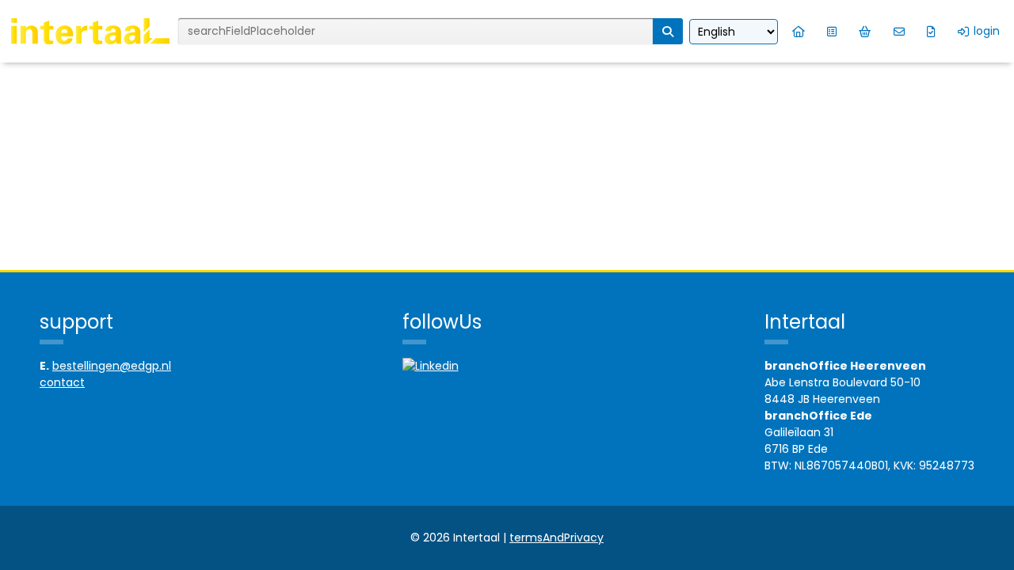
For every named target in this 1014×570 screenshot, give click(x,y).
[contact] (899, 31)
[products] (831, 31)
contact (62, 382)
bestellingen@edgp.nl (111, 366)
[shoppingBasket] (865, 31)
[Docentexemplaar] (931, 31)
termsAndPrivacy (556, 537)
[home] (798, 31)
